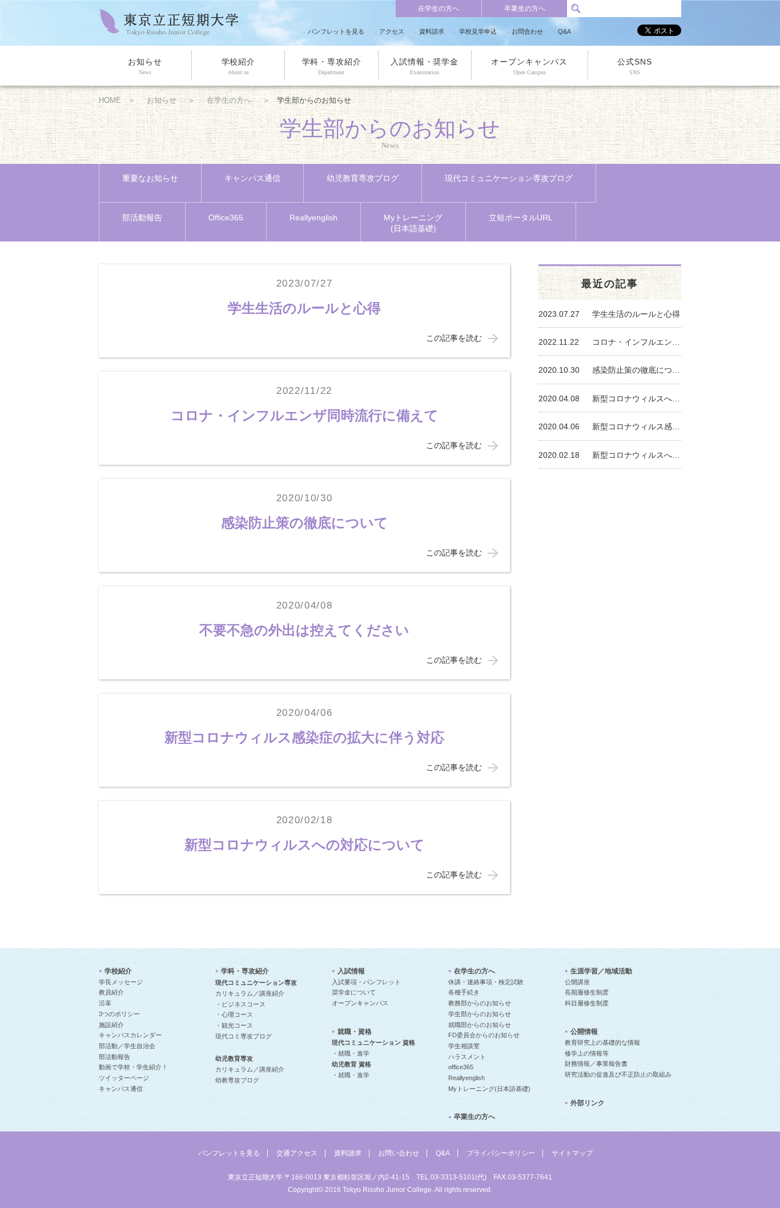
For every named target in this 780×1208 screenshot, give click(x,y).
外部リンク (587, 1103)
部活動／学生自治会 (127, 1045)
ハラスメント (467, 1056)
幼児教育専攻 (234, 1058)
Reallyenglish (313, 217)
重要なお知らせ (150, 178)
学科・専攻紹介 (331, 66)
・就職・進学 (350, 1053)
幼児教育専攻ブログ (363, 178)
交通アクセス (296, 1153)
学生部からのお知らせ (479, 1013)
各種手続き (464, 992)
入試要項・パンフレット (366, 982)
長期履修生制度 (587, 992)
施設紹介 (111, 1024)
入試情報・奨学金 (425, 66)
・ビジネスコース (240, 1004)
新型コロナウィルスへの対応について (304, 844)
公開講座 (577, 982)
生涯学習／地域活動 (601, 971)
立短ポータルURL (521, 217)
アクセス (391, 31)
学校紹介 (238, 66)
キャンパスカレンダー (130, 1035)
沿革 (105, 1003)
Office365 (225, 217)
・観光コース (234, 1025)
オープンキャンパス (529, 66)
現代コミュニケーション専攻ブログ (509, 178)
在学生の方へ (438, 9)
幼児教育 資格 (351, 1064)
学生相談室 (464, 1045)
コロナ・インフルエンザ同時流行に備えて (305, 415)
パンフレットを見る (336, 31)
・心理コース (234, 1014)
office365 (460, 1067)
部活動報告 (142, 217)
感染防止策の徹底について (304, 522)
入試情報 (351, 971)
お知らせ (145, 66)
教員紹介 (111, 992)
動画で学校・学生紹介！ (133, 1067)
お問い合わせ (398, 1153)
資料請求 (431, 31)
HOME (110, 100)
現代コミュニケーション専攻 (256, 982)
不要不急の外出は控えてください (304, 630)
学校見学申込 (478, 31)
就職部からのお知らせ (479, 1024)
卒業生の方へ (524, 9)
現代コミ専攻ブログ (243, 1036)
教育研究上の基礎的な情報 (602, 1042)
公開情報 (584, 1032)
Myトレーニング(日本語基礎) (413, 222)
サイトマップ (572, 1153)
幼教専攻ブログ (237, 1080)
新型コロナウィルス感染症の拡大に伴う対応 (304, 737)
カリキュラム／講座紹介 (249, 993)
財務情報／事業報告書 (596, 1063)
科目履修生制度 (587, 1003)
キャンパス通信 (252, 178)
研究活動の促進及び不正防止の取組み (618, 1074)
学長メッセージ (121, 982)
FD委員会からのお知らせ (484, 1035)
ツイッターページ (124, 1077)
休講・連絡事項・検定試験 (486, 982)
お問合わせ (527, 31)
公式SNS (634, 66)
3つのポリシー (119, 1013)
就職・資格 (354, 1032)
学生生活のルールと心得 (304, 308)
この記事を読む (454, 338)
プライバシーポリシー (501, 1153)
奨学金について (354, 992)
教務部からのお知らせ (479, 1003)
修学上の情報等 (587, 1053)
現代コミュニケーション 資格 (373, 1042)
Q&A (564, 31)
